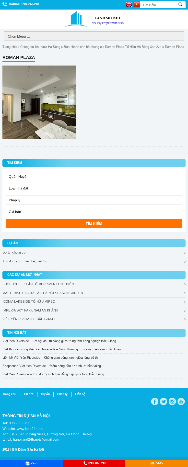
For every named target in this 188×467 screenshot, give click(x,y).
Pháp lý (62, 394)
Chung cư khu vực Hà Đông (40, 47)
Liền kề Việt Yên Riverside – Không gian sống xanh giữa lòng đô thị (50, 357)
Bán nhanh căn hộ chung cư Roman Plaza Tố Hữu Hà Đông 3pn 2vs (112, 47)
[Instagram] (172, 401)
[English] (129, 4)
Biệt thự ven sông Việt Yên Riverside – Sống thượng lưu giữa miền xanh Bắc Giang (62, 349)
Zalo (34, 463)
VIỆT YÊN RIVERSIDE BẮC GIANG (28, 319)
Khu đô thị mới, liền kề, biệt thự (25, 261)
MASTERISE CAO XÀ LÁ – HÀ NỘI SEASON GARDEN (42, 293)
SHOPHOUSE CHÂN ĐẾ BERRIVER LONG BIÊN (38, 284)
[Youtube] (181, 401)
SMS (159, 463)
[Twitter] (163, 401)
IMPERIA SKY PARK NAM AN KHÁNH (30, 310)
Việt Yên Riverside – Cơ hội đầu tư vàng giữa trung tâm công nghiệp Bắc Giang (59, 341)
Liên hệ (80, 394)
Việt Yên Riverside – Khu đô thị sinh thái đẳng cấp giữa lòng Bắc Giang (53, 374)
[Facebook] (154, 401)
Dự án (45, 394)
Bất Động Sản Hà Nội (28, 449)
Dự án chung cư (14, 252)
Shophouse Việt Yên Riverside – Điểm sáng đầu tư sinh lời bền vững (51, 366)
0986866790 (97, 463)
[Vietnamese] (136, 4)
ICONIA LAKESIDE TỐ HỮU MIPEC (28, 301)
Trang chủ (9, 47)
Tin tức (29, 394)
